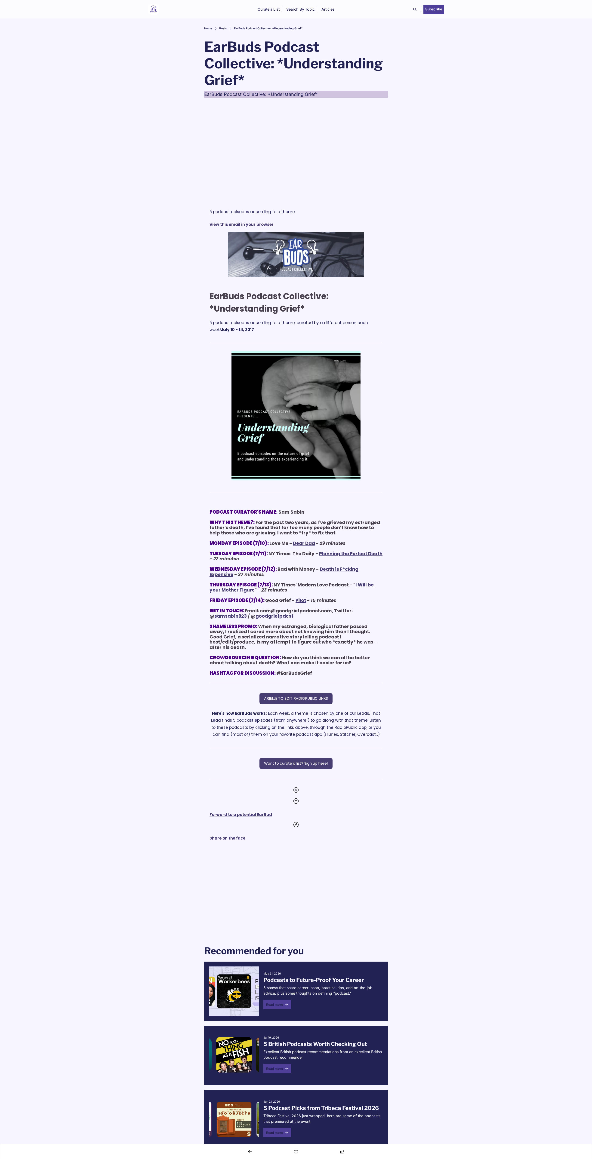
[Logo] (153, 9)
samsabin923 (230, 616)
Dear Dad (304, 543)
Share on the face (227, 838)
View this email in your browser (242, 224)
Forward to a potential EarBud (241, 814)
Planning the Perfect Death (350, 553)
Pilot (301, 600)
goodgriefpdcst (274, 616)
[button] (277, 1004)
